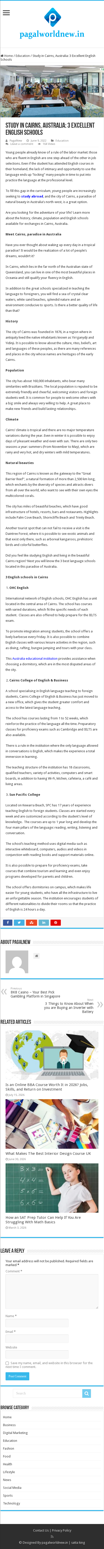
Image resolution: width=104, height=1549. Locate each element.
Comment (14, 1271)
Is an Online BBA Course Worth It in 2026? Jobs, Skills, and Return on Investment (47, 1087)
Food (7, 1456)
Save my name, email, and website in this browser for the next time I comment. (49, 1365)
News (7, 1480)
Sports (8, 1495)
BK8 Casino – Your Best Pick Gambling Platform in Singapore (35, 992)
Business (9, 1425)
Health (7, 1464)
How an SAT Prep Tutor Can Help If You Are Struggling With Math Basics (43, 1219)
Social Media (12, 1488)
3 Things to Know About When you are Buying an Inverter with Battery (68, 1006)
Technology (11, 1503)
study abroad (32, 196)
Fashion (8, 1448)
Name (11, 1316)
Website (11, 1347)
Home (8, 56)
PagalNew (16, 140)
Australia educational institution (35, 658)
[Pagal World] (52, 23)
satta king (78, 1542)
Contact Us (41, 1530)
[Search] (86, 1393)
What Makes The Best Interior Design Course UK (48, 1153)
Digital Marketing (15, 1433)
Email (11, 1332)
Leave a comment (21, 144)
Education (23, 56)
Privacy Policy (61, 1530)
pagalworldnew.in (55, 1542)
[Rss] (52, 1537)
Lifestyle (9, 1472)
